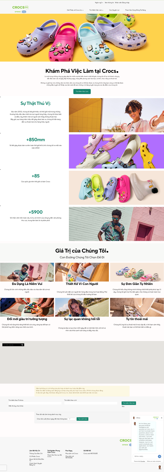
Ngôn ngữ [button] (98, 3)
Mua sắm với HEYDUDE (69, 457)
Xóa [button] (123, 406)
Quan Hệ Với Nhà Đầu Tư (36, 460)
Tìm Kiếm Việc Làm (82, 91)
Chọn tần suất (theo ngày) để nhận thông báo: (52, 419)
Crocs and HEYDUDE (91, 453)
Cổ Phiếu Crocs (34, 456)
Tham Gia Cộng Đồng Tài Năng (135, 10)
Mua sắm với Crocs (71, 453)
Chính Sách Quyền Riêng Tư (35, 464)
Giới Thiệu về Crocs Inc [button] (74, 10)
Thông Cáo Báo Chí (35, 453)
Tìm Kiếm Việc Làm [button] (95, 10)
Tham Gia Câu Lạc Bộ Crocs (54, 455)
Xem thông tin (109, 3)
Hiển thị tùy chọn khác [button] (16, 406)
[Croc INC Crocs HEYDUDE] (128, 442)
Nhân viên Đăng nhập (122, 3)
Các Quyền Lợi (114, 10)
